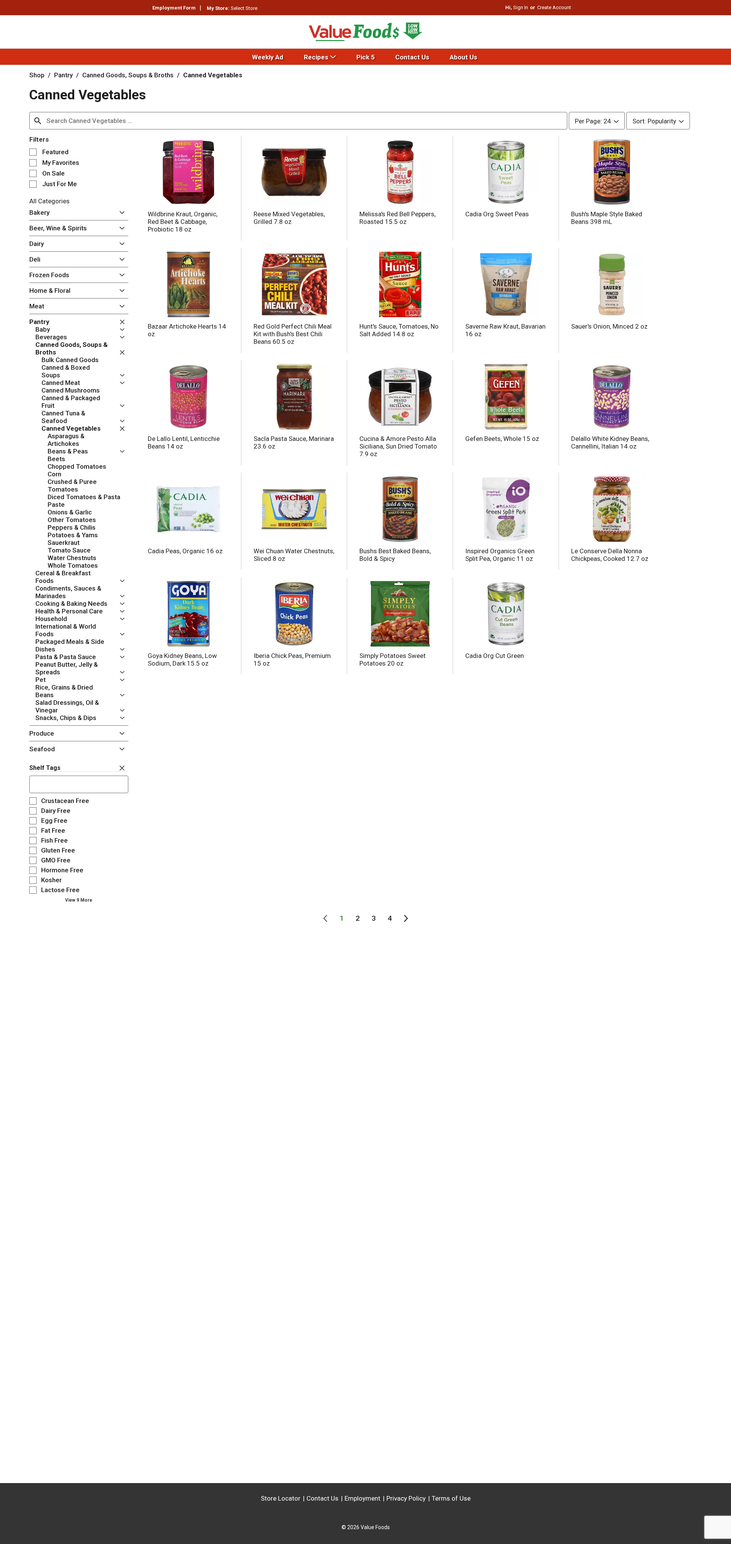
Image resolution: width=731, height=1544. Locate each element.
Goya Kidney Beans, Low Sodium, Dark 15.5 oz (182, 659)
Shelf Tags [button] (45, 767)
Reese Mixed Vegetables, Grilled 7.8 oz (289, 217)
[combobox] (298, 120)
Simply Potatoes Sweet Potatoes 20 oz (392, 659)
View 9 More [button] (78, 900)
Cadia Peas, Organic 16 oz (185, 551)
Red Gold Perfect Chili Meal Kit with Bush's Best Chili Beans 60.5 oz (293, 334)
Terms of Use (451, 1498)
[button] (120, 213)
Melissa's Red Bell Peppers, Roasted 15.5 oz (397, 217)
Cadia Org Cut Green (494, 655)
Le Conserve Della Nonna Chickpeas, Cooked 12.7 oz (609, 554)
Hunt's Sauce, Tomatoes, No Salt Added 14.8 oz (399, 330)
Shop (37, 75)
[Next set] (405, 918)
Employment (362, 1498)
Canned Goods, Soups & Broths (128, 75)
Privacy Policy (406, 1498)
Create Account (554, 7)
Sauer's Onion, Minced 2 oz (609, 326)
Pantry (63, 75)
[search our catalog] (37, 120)
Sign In (520, 7)
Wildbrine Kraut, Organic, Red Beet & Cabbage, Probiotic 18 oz (182, 221)
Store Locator (280, 1498)
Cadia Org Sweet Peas (497, 214)
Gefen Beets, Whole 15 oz (502, 438)
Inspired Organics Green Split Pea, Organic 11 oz (500, 554)
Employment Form (174, 8)
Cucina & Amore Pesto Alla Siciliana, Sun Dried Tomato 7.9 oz (398, 446)
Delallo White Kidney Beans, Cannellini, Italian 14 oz (610, 442)
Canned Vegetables (212, 75)
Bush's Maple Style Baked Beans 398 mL (606, 217)
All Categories (49, 201)
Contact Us (322, 1498)
